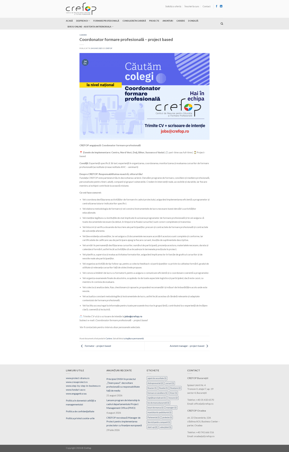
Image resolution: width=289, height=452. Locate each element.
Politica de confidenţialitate (80, 411)
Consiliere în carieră (134, 21)
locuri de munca (155, 407)
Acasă (69, 21)
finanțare (175, 388)
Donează (193, 21)
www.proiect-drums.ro (77, 378)
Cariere (180, 21)
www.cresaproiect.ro (77, 381)
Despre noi (82, 21)
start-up (152, 427)
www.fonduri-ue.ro (75, 389)
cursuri (170, 383)
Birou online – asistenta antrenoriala (89, 26)
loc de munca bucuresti (158, 403)
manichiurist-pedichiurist (159, 412)
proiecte (167, 417)
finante (163, 388)
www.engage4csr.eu (76, 393)
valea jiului (165, 427)
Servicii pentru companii (159, 422)
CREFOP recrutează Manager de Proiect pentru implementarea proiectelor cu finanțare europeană (124, 421)
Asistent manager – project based (187, 345)
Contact (207, 6)
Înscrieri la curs (192, 6)
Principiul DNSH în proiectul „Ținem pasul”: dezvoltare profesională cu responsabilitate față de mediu (123, 384)
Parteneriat (154, 417)
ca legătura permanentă (134, 338)
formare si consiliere (157, 393)
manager (171, 407)
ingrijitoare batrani (157, 398)
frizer (173, 393)
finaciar (152, 388)
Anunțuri (168, 21)
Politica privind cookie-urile (80, 418)
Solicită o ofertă (173, 6)
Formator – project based (97, 345)
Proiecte (154, 21)
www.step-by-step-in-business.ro (83, 385)
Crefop (108, 48)
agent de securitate (157, 378)
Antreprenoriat (155, 383)
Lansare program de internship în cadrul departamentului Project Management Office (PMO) (123, 404)
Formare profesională (106, 21)
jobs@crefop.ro (133, 316)
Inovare (173, 398)
